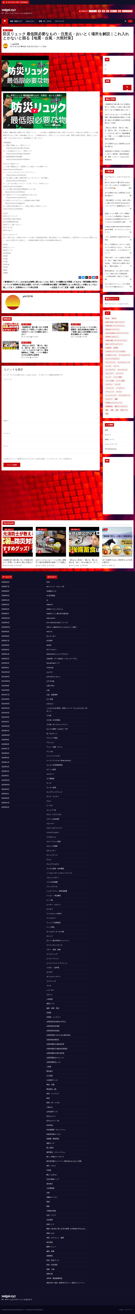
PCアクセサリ (51, 649)
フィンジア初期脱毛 (53, 922)
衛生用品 (49, 1242)
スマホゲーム (51, 837)
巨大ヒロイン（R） (53, 1121)
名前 (6, 421)
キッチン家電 (51, 787)
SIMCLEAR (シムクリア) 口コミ (57, 654)
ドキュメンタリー (52, 877)
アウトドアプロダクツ (112, 359)
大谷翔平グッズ (52, 1080)
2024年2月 (5, 717)
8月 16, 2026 (25, 337)
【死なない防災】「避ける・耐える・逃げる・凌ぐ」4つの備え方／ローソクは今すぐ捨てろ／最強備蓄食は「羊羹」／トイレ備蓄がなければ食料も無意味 (34, 350)
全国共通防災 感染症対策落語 (56, 1049)
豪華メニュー (51, 1247)
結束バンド (50, 1224)
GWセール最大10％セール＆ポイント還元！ (62, 627)
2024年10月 (5, 681)
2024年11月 (5, 677)
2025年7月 (5, 640)
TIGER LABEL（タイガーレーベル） (116, 340)
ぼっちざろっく (52, 733)
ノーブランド (92, 11)
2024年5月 (5, 704)
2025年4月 (5, 654)
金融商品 (49, 1256)
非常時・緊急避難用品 (54, 1278)
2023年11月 (5, 730)
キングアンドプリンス (54, 792)
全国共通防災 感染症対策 (55, 1044)
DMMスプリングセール (54, 609)
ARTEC (114, 318)
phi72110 (16, 44)
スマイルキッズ (122, 370)
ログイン (108, 435)
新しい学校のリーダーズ (55, 1157)
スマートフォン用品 (53, 841)
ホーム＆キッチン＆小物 (55, 931)
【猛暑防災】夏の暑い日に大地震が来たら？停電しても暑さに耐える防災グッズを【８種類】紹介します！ (34, 330)
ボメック (49, 936)
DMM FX (49, 604)
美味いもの (50, 1233)
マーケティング (52, 954)
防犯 (119, 11)
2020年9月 (5, 798)
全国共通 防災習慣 (52, 1026)
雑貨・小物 (50, 1269)
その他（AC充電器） (53, 720)
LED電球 (49, 640)
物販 (48, 1206)
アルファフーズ (110, 362)
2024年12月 (5, 672)
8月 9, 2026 (25, 357)
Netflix (48, 645)
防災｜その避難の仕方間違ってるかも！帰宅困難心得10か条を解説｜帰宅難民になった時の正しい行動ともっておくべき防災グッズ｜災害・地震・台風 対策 (74, 284)
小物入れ (49, 1107)
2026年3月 (5, 604)
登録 (106, 430)
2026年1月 (5, 613)
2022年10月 (5, 785)
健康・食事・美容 (52, 1008)
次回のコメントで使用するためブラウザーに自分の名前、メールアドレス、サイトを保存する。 (39, 459)
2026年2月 (5, 609)
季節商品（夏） (52, 1089)
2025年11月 (5, 622)
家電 (48, 1098)
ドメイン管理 (120, 381)
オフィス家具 (51, 769)
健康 (116, 399)
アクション (50, 742)
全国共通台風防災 (52, 1040)
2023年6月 (5, 753)
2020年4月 (5, 803)
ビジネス (49, 909)
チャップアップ (52, 855)
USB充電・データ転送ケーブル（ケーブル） (62, 658)
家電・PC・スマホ (45, 21)
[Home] (4, 21)
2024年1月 (5, 722)
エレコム (108, 366)
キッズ (48, 783)
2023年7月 (5, 749)
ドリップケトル (52, 886)
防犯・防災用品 (52, 1265)
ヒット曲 (49, 900)
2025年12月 (5, 618)
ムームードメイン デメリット (56, 963)
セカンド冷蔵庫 (52, 846)
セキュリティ (30, 21)
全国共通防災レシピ (53, 1062)
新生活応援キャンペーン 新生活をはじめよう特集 (64, 1161)
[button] (125, 21)
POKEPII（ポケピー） (112, 337)
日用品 (48, 1170)
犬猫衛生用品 (51, 1211)
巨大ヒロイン (51, 1116)
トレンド (108, 377)
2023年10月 (5, 735)
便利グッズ (50, 1003)
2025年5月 (5, 649)
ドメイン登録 (110, 381)
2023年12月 (5, 726)
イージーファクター (53, 756)
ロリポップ (109, 399)
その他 (48, 715)
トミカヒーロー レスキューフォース (59, 873)
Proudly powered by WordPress (11, 1310)
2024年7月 (5, 695)
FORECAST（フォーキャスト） (115, 326)
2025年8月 (5, 636)
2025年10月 (5, 627)
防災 (107, 11)
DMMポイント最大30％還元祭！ (58, 613)
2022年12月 (5, 780)
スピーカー (50, 823)
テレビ (48, 859)
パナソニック (110, 392)
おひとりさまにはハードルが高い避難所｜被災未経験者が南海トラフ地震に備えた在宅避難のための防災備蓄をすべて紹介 (84, 330)
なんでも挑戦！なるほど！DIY (57, 729)
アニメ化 (49, 751)
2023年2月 (5, 771)
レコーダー (50, 990)
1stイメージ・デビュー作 (55, 586)
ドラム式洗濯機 (52, 882)
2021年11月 (5, 794)
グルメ (48, 801)
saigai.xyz (8, 10)
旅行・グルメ (51, 1166)
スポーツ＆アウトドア (54, 828)
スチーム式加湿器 (52, 819)
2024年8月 (5, 690)
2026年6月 (5, 591)
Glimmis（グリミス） (112, 329)
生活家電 (49, 1220)
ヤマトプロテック (124, 395)
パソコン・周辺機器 (53, 895)
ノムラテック (110, 388)
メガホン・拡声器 (52, 967)
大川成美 (49, 1076)
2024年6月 (5, 699)
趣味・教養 (50, 1251)
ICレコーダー (51, 636)
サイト (5, 446)
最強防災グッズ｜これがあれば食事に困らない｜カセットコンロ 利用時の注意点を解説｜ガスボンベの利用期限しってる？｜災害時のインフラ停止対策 (26, 284)
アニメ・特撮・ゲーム (54, 747)
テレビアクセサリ (52, 864)
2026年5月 (5, 595)
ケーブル (49, 805)
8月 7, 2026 (108, 565)
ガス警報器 (50, 778)
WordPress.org (110, 449)
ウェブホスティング (124, 362)
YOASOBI (49, 668)
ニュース (117, 384)
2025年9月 (5, 631)
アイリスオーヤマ (124, 355)
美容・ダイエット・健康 (55, 1238)
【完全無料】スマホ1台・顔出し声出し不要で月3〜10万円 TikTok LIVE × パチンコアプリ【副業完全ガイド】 (118, 203)
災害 (99, 11)
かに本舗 (49, 699)
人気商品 (49, 999)
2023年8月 (5, 744)
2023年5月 (5, 758)
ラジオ (48, 985)
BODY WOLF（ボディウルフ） (115, 322)
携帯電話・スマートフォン (55, 1152)
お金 (106, 529)
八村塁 (48, 1067)
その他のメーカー (111, 355)
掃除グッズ (50, 1143)
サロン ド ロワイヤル (53, 814)
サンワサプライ (110, 370)
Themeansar (39, 1310)
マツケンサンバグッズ (54, 945)
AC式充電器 (50, 595)
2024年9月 (5, 686)
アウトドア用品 (52, 738)
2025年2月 (5, 663)
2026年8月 (5, 582)
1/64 (48, 582)
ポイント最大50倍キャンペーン (57, 940)
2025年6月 (5, 645)
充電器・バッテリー (53, 1017)
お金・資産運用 (52, 695)
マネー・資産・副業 (53, 949)
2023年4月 (5, 762)
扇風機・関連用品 (52, 1139)
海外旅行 (49, 1184)
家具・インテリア (52, 1093)
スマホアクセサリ (52, 832)
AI (47, 600)
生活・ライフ (51, 1215)
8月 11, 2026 (75, 337)
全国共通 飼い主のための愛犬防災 (58, 1035)
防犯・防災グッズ (16, 21)
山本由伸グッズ (52, 1112)
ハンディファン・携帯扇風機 (56, 891)
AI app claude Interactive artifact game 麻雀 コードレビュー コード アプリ (118, 229)
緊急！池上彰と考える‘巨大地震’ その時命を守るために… (66, 1229)
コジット (116, 366)
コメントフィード (111, 444)
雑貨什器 (49, 1274)
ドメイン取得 (117, 377)
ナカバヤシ (109, 384)
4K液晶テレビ (51, 591)
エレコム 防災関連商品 (54, 765)
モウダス (49, 972)
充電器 (48, 1012)
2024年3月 (5, 713)
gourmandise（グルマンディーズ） (117, 333)
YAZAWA (108, 348)
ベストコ (119, 392)
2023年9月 (5, 739)
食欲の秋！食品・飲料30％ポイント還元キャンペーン (65, 1283)
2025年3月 (5, 658)
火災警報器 (50, 1188)
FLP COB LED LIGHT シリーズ (57, 622)
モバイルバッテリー (53, 976)
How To (49, 631)
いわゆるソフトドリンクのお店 (115, 351)
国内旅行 (49, 1071)
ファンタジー (51, 918)
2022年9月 (5, 789)
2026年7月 (5, 586)
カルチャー (50, 774)
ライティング (51, 981)
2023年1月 (5, 776)
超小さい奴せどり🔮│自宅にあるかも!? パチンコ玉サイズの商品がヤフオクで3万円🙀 (117, 185)
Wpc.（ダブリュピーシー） (114, 344)
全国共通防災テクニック (55, 1058)
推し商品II (50, 1148)
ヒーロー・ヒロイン (53, 904)
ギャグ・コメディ (52, 796)
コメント (7, 379)
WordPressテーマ (53, 663)
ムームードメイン (127, 11)
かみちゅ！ (50, 704)
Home (121, 1310)
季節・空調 (50, 1084)
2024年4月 (5, 708)
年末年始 (49, 1125)
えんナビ (49, 672)
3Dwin (108, 318)
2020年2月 (5, 807)
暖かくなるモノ (52, 1175)
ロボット (49, 994)
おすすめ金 (50, 681)
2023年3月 (5, 767)
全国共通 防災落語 (52, 1031)
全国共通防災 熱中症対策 (55, 1053)
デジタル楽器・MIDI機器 (55, 868)
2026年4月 (5, 600)
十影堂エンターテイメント (114, 403)
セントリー (119, 373)
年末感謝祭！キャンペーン (55, 1130)
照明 (48, 1202)
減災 (103, 11)
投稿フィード (109, 439)
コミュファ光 (51, 810)
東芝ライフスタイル (121, 406)
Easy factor (50, 618)
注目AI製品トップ (52, 1179)
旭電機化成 (109, 406)
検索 (107, 81)
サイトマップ (59, 21)
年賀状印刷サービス (53, 1134)
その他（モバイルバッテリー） (57, 724)
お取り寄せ (50, 686)
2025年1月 (5, 668)
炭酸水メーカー (52, 1197)
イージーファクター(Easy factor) (58, 760)
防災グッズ (114, 11)
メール (6, 433)
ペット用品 (50, 927)
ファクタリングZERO (54, 913)
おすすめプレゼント (53, 677)
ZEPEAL (116, 348)
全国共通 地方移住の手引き (56, 1022)
